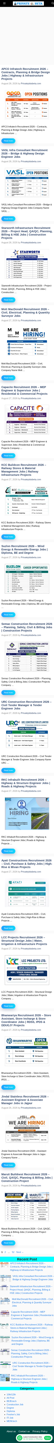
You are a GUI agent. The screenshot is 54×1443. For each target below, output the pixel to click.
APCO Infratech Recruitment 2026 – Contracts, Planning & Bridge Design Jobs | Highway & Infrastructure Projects (31, 1266)
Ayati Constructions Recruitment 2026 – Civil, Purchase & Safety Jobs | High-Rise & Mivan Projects (26, 864)
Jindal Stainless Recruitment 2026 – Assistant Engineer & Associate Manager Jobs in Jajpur (25, 1100)
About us (11, 1431)
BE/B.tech (11, 1401)
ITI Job (10, 1418)
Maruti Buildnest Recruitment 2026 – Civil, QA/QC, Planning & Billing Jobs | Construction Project (26, 1177)
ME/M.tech (12, 1421)
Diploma (11, 1411)
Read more (8, 141)
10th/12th (11, 1394)
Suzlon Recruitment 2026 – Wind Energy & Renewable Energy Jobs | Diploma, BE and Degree (24, 549)
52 (13, 1252)
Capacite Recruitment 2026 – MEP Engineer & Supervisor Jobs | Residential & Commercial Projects (24, 390)
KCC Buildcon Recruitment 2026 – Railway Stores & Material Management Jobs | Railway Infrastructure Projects (31, 1328)
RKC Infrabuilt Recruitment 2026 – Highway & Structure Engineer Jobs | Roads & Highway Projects (25, 783)
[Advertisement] (27, 37)
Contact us (24, 1431)
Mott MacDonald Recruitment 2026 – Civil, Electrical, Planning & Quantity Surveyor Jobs (25, 312)
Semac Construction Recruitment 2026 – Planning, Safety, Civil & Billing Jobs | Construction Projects (26, 627)
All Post (10, 1398)
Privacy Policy (40, 1431)
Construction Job (15, 1404)
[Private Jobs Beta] (28, 3)
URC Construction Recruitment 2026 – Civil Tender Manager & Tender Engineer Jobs (26, 705)
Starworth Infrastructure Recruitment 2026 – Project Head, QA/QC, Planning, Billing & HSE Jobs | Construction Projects (31, 1289)
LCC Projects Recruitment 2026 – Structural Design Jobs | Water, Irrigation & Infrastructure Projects (24, 941)
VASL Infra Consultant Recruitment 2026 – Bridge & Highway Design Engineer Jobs (24, 153)
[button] (52, 3)
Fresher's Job (13, 1414)
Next (20, 1252)
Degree (10, 1408)
